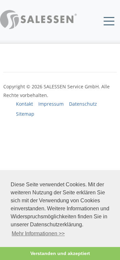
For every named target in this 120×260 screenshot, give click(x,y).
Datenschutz (83, 104)
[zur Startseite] (38, 27)
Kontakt (24, 104)
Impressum (51, 104)
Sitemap (25, 114)
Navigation (109, 21)
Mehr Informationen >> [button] (38, 233)
